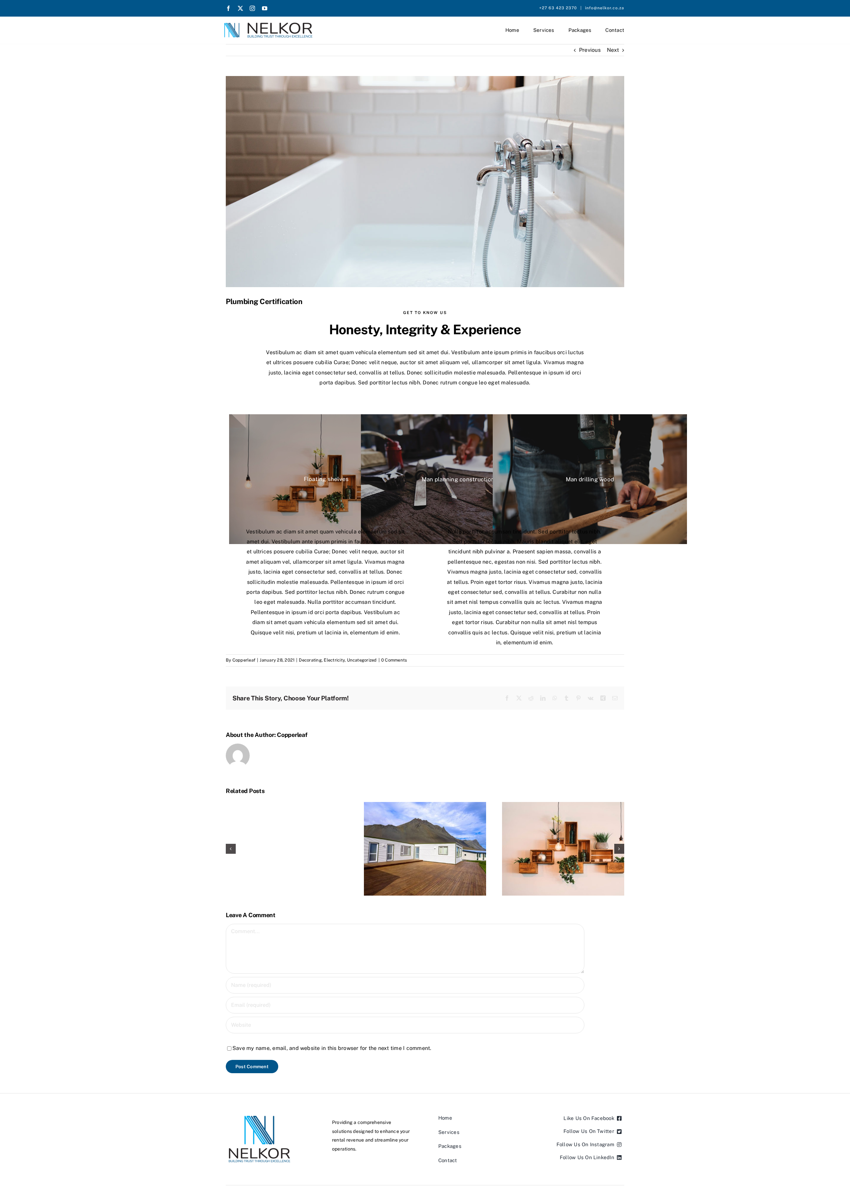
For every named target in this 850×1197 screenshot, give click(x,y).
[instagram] (252, 8)
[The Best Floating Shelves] (563, 805)
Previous (590, 50)
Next (613, 50)
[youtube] (264, 8)
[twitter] (240, 8)
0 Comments (394, 660)
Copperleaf (243, 660)
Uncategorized (362, 660)
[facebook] (228, 8)
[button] (231, 849)
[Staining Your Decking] (425, 805)
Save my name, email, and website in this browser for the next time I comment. (331, 1048)
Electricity (334, 660)
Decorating (310, 660)
